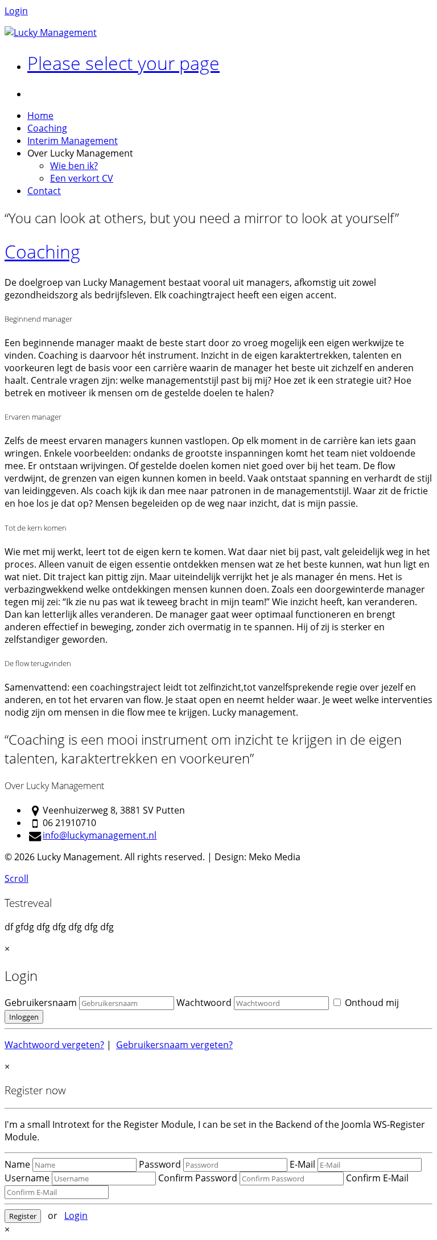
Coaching (47, 128)
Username (27, 1178)
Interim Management (72, 140)
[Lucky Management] (51, 32)
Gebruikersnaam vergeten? (174, 1044)
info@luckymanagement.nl (99, 835)
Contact (44, 190)
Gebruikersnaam (41, 1002)
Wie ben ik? (74, 165)
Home (40, 115)
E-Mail (302, 1164)
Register (22, 1216)
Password (160, 1164)
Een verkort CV (81, 178)
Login (16, 11)
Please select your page (123, 63)
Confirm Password (197, 1178)
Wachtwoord (204, 1002)
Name (17, 1164)
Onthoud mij (371, 1002)
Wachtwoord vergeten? (54, 1044)
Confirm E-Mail (377, 1178)
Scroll (16, 878)
